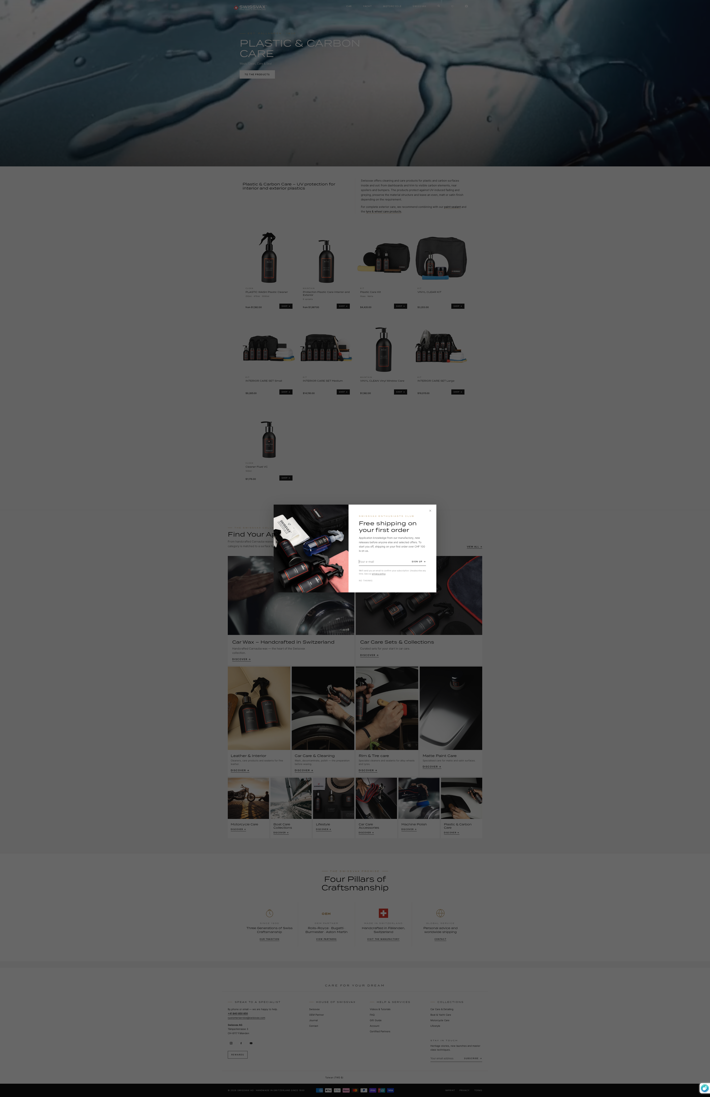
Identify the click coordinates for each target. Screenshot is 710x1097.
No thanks (366, 580)
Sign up (417, 561)
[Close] (430, 510)
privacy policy (379, 573)
